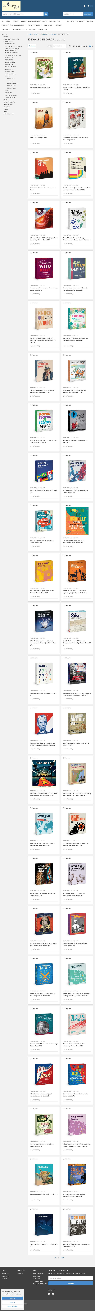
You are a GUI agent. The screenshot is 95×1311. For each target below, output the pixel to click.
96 (84, 46)
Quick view (44, 68)
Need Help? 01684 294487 (75, 21)
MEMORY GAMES (11, 85)
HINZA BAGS (48, 25)
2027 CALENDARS (10, 44)
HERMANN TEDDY (34, 25)
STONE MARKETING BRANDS (37, 21)
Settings (12, 1298)
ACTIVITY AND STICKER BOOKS (13, 46)
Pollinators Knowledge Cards (40, 87)
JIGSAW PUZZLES (9, 69)
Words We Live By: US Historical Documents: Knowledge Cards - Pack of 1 (77, 643)
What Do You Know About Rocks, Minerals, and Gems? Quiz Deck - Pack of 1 (43, 643)
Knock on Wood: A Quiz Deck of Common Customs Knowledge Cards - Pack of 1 (43, 340)
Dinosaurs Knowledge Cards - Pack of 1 (44, 1194)
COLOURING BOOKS (10, 74)
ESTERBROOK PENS (18, 29)
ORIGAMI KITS (9, 60)
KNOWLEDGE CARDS (12, 83)
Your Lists (89, 21)
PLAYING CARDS (9, 71)
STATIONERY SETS (10, 62)
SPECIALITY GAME (11, 88)
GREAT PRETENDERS (17, 25)
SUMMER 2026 (9, 64)
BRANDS (16, 21)
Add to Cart (88, 14)
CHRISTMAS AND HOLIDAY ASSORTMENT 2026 (12, 49)
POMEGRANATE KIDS (11, 95)
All (86, 46)
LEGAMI (23, 21)
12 (73, 46)
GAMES (7, 76)
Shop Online (6, 21)
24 (76, 46)
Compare (32, 46)
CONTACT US (42, 29)
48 (81, 46)
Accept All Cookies (12, 1306)
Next (62, 1258)
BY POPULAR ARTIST (10, 67)
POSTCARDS (8, 93)
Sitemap (4, 1279)
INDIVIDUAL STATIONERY (11, 52)
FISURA (4, 25)
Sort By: (49, 46)
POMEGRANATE (54, 21)
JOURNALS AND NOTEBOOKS (13, 55)
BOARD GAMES (11, 78)
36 (79, 46)
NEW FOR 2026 (9, 57)
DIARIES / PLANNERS (10, 97)
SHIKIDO (58, 25)
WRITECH (5, 29)
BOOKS (7, 90)
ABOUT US (32, 29)
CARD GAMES (10, 81)
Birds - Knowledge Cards (38, 137)
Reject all (12, 1302)
